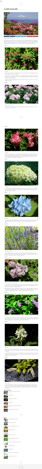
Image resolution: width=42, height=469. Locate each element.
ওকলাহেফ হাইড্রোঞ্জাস (7, 323)
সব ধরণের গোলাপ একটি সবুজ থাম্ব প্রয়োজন (10, 107)
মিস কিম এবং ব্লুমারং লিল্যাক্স (8, 258)
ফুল (17, 41)
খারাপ (31, 318)
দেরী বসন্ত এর (13, 41)
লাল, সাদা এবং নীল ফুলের (16, 154)
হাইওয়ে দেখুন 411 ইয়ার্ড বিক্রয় (11, 429)
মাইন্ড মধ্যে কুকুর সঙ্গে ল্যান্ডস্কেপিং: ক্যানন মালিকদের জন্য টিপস (14, 405)
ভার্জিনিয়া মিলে (6, 358)
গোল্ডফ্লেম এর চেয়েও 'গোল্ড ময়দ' (33, 79)
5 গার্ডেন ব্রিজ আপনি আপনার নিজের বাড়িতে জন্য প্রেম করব (14, 391)
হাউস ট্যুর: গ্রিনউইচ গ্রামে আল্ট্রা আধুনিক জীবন (13, 452)
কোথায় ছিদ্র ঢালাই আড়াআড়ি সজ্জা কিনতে (12, 398)
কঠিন (33, 106)
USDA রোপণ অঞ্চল (15, 42)
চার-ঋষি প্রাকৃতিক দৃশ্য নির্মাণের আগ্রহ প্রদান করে (16, 350)
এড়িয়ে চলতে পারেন (16, 43)
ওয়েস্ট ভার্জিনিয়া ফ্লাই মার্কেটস (11, 445)
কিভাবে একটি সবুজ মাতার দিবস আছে (12, 422)
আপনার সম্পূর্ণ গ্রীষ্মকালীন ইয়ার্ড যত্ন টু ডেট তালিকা (13, 438)
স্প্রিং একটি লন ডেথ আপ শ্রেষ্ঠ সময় (12, 434)
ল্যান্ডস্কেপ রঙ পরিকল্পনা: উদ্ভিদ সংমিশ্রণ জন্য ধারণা (13, 409)
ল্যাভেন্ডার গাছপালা (7, 225)
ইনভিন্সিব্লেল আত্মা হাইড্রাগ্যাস (8, 128)
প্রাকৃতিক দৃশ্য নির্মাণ (5, 7)
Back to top (21, 465)
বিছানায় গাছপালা (31, 154)
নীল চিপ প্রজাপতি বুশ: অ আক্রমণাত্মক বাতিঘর (9, 294)
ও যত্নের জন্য (30, 106)
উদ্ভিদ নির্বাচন (21, 42)
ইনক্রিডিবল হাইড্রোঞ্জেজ (7, 160)
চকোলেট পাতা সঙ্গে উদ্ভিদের (17, 255)
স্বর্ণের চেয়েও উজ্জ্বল (9, 80)
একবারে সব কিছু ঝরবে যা (9, 43)
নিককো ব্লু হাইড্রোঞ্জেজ (7, 194)
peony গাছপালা (26, 189)
